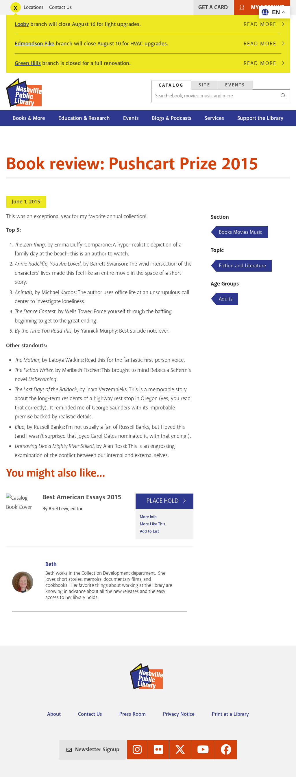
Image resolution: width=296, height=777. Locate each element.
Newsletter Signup (97, 749)
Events (235, 85)
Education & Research (84, 118)
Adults (225, 299)
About (54, 714)
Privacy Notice (179, 714)
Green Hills (28, 63)
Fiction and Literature (242, 265)
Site (204, 85)
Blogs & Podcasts (171, 118)
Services (214, 118)
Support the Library (260, 118)
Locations (33, 7)
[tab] (171, 85)
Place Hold (163, 501)
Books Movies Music (240, 232)
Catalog (171, 85)
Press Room (132, 714)
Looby (22, 24)
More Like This (152, 524)
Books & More (29, 118)
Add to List (149, 531)
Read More (262, 24)
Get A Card (213, 7)
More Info (148, 516)
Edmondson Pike (34, 43)
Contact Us (60, 7)
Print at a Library (230, 714)
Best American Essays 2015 (81, 497)
